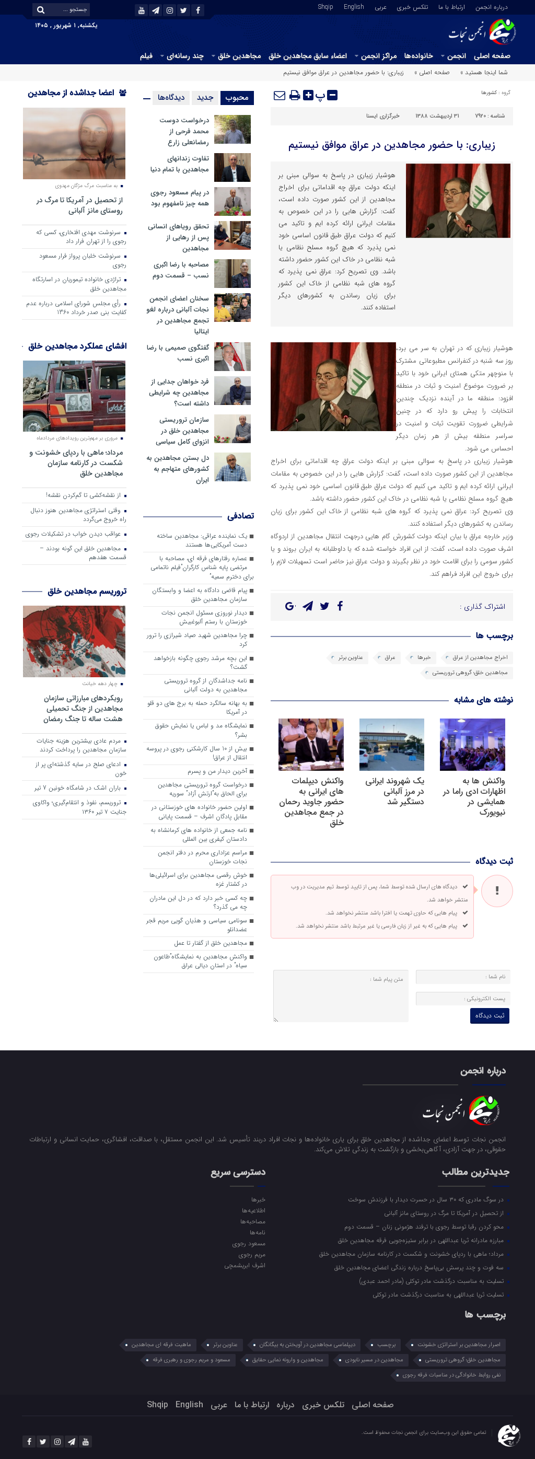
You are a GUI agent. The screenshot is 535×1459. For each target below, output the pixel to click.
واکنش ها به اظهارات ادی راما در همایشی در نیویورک (474, 796)
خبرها (424, 657)
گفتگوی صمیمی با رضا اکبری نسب (178, 353)
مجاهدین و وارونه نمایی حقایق (287, 1360)
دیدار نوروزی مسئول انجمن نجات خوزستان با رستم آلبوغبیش (204, 617)
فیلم (146, 56)
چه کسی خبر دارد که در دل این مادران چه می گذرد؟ (198, 903)
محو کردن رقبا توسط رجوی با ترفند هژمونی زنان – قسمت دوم (425, 1226)
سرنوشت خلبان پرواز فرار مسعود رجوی (82, 260)
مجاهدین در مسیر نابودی (374, 1360)
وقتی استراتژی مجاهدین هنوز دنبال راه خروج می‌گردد (78, 515)
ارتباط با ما (451, 6)
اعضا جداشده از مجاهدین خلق (77, 99)
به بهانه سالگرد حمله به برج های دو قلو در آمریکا (197, 708)
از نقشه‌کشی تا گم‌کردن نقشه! (84, 495)
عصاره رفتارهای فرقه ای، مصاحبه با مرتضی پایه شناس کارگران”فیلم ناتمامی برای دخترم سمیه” (202, 567)
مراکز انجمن (379, 56)
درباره (285, 1404)
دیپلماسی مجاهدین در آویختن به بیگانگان (307, 1344)
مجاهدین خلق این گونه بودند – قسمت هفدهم (83, 553)
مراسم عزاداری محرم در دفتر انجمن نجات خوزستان (202, 857)
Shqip (325, 6)
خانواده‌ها (418, 56)
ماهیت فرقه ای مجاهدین (161, 1344)
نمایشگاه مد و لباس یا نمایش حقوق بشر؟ (201, 730)
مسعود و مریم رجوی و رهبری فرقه (191, 1360)
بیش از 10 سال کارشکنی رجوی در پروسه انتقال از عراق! (196, 753)
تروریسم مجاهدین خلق (87, 591)
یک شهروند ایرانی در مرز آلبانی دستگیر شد (394, 791)
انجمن (456, 56)
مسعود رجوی (248, 1243)
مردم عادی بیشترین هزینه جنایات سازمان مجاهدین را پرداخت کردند (81, 745)
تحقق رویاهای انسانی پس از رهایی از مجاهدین (178, 237)
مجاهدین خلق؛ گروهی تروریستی (470, 672)
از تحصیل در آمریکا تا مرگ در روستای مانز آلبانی (80, 205)
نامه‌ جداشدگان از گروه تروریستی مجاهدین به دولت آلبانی (205, 685)
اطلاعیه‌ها (253, 1210)
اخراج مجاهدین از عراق (480, 657)
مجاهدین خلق (239, 56)
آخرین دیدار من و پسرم (217, 771)
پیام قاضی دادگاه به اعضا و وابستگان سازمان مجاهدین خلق (199, 595)
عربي (381, 6)
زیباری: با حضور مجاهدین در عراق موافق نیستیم (391, 145)
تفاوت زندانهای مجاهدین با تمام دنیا (179, 164)
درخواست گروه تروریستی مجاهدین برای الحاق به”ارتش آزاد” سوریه (202, 789)
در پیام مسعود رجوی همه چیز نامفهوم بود (179, 198)
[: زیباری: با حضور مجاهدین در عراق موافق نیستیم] (280, 95)
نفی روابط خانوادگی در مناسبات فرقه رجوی (452, 1375)
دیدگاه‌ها (171, 97)
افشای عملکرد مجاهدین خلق (77, 346)
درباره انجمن (491, 6)
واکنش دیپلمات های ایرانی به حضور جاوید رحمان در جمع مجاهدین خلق (311, 801)
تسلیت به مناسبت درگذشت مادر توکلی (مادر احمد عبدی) (432, 1281)
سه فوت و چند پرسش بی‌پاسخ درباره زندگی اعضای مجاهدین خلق (420, 1267)
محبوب (237, 97)
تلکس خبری (412, 6)
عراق (390, 657)
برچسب (386, 1344)
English (354, 6)
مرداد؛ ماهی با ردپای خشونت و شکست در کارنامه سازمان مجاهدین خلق (76, 463)
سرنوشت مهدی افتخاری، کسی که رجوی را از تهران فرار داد (81, 237)
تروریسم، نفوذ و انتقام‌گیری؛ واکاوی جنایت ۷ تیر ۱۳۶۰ (79, 807)
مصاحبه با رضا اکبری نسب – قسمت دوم (181, 270)
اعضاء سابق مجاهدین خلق (308, 56)
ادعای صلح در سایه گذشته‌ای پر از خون (81, 769)
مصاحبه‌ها (252, 1221)
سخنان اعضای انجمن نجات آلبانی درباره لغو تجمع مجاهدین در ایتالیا (177, 315)
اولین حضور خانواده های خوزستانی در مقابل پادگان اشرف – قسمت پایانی (199, 812)
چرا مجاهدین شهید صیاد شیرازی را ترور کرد (197, 640)
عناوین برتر (351, 657)
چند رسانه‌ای (185, 56)
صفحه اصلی (492, 56)
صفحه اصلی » (432, 72)
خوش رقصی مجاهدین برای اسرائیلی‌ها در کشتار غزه (198, 880)
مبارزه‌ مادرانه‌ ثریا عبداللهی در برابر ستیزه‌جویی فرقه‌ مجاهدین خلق (422, 1240)
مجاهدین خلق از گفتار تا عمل (210, 943)
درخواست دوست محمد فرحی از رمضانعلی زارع (184, 131)
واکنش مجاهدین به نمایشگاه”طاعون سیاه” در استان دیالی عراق (200, 961)
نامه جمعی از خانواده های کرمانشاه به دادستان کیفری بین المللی (198, 835)
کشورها (489, 93)
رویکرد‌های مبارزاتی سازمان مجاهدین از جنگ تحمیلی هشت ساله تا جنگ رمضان (83, 708)
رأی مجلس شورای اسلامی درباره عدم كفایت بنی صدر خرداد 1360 (76, 308)
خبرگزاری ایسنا (383, 116)
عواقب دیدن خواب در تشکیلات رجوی (74, 534)
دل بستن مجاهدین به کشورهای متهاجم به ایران (177, 469)
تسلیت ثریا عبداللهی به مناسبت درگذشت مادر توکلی (439, 1294)
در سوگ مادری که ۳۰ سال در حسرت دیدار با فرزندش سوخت (427, 1199)
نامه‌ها (257, 1232)
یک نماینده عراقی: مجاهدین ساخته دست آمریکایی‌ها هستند (202, 540)
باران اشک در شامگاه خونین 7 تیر (78, 788)
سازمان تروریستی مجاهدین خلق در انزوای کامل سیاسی (182, 430)
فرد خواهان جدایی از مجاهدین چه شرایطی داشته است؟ (179, 392)
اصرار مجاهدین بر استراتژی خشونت (459, 1344)
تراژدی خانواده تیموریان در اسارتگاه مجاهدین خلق (79, 284)
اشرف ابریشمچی (244, 1265)
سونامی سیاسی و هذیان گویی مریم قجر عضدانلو (196, 925)
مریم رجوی (252, 1254)
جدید (205, 97)
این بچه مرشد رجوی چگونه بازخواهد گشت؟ (200, 663)
